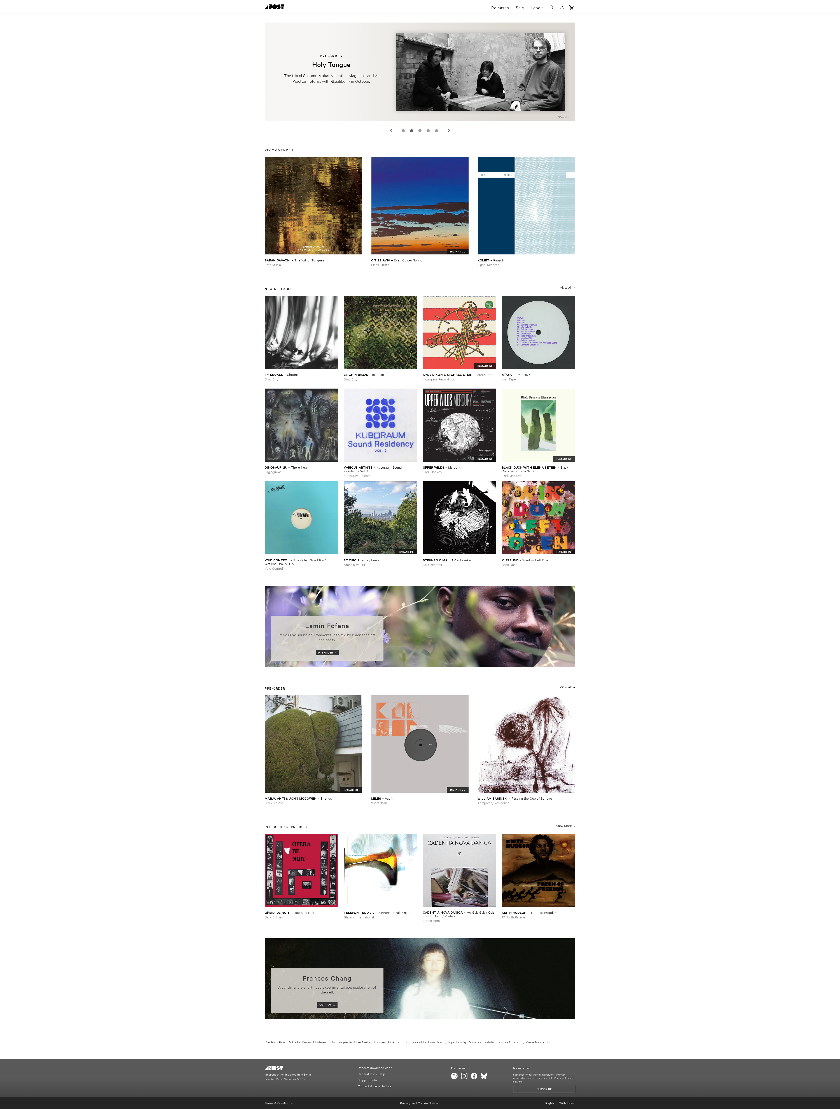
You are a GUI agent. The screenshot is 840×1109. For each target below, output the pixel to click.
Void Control (274, 568)
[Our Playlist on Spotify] (454, 1076)
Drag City (271, 379)
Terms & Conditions (279, 1103)
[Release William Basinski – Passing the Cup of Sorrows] (526, 744)
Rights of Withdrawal (560, 1103)
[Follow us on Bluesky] (484, 1076)
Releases (500, 7)
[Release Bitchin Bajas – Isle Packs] (380, 332)
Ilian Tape (509, 379)
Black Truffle (380, 265)
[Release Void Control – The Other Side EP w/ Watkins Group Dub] (301, 518)
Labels (537, 7)
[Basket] (571, 7)
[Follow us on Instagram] (464, 1076)
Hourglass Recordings (439, 379)
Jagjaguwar (273, 472)
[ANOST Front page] (276, 7)
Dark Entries (274, 917)
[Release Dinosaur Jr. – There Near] (301, 425)
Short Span (379, 803)
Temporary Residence (493, 803)
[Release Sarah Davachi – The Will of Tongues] (313, 206)
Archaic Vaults (354, 564)
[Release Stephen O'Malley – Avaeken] (459, 518)
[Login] (561, 7)
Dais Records (432, 564)
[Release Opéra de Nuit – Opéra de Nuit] (301, 870)
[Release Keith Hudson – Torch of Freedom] (538, 870)
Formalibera (431, 920)
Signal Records (488, 265)
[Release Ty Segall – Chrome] (301, 332)
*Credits (563, 117)
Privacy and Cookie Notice (419, 1103)
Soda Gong (510, 564)
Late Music (273, 265)
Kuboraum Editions (357, 475)
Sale (520, 7)
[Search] (551, 7)
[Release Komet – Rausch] (526, 206)
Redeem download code (375, 1067)
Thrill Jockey (432, 472)
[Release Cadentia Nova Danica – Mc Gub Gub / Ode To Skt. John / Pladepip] (459, 870)
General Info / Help (371, 1074)
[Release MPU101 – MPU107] (538, 332)
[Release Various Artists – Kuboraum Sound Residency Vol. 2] (380, 425)
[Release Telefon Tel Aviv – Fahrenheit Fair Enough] (380, 870)
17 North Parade (513, 917)
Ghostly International (359, 917)
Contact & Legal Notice (375, 1086)
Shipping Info (367, 1080)
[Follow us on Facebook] (474, 1076)
